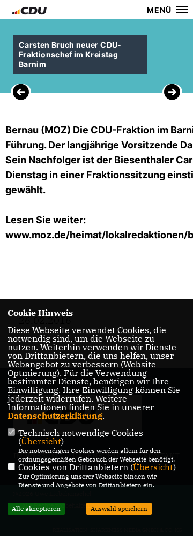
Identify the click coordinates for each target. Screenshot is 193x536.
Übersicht (41, 441)
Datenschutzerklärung (55, 415)
